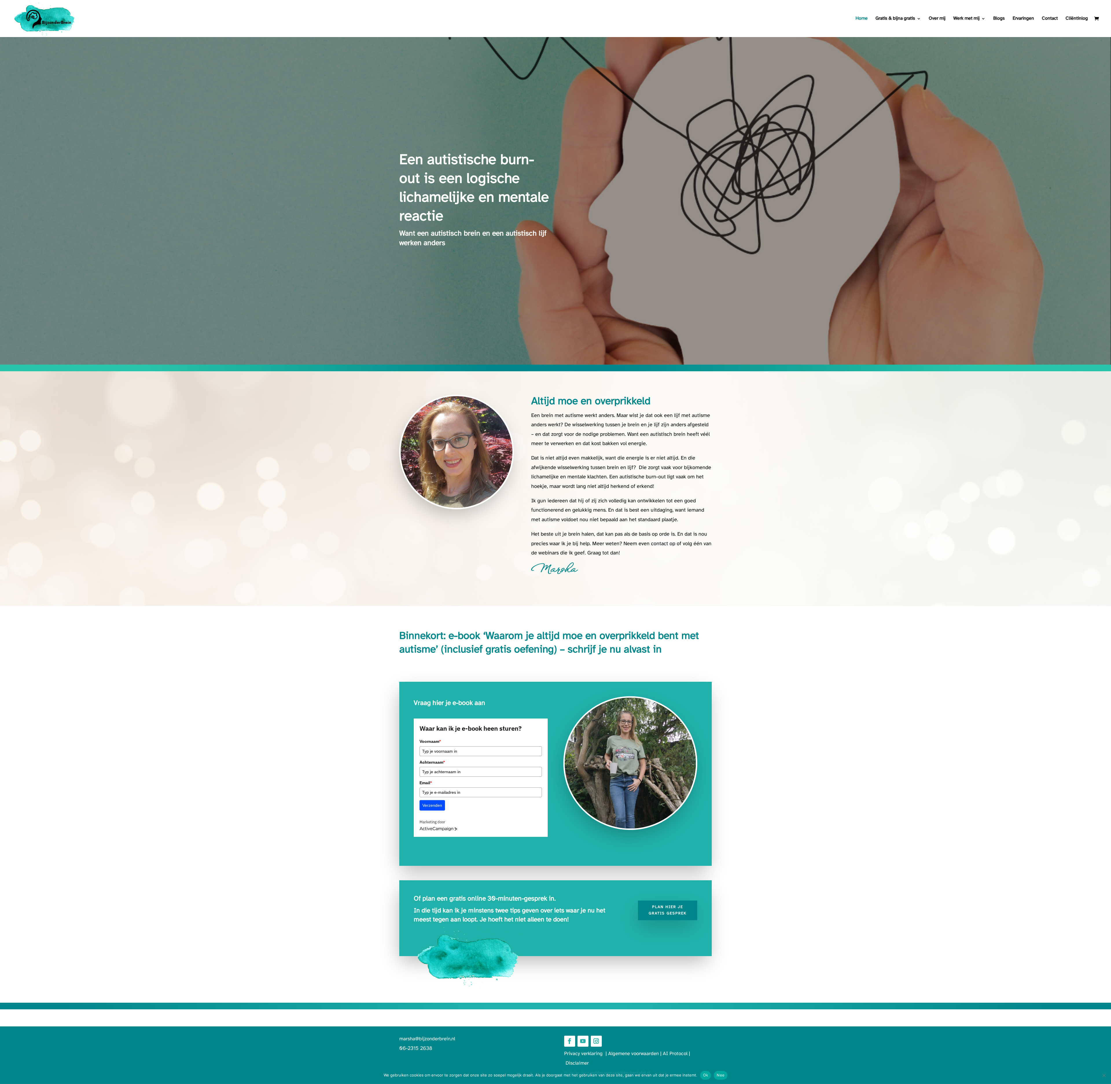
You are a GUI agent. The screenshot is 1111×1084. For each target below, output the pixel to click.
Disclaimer (577, 1063)
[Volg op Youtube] (582, 1041)
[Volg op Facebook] (569, 1041)
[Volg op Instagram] (596, 1041)
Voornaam (430, 741)
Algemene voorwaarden (633, 1053)
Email (426, 782)
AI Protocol (675, 1053)
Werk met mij (966, 18)
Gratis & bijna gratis (895, 18)
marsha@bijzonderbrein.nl (427, 1038)
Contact (1050, 18)
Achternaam (432, 762)
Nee (720, 1075)
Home (862, 18)
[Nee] (1104, 1075)
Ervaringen (1023, 18)
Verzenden (432, 805)
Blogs (999, 18)
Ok (705, 1075)
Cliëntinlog (1077, 18)
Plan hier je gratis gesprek (668, 910)
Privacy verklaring (585, 1053)
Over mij (937, 18)
